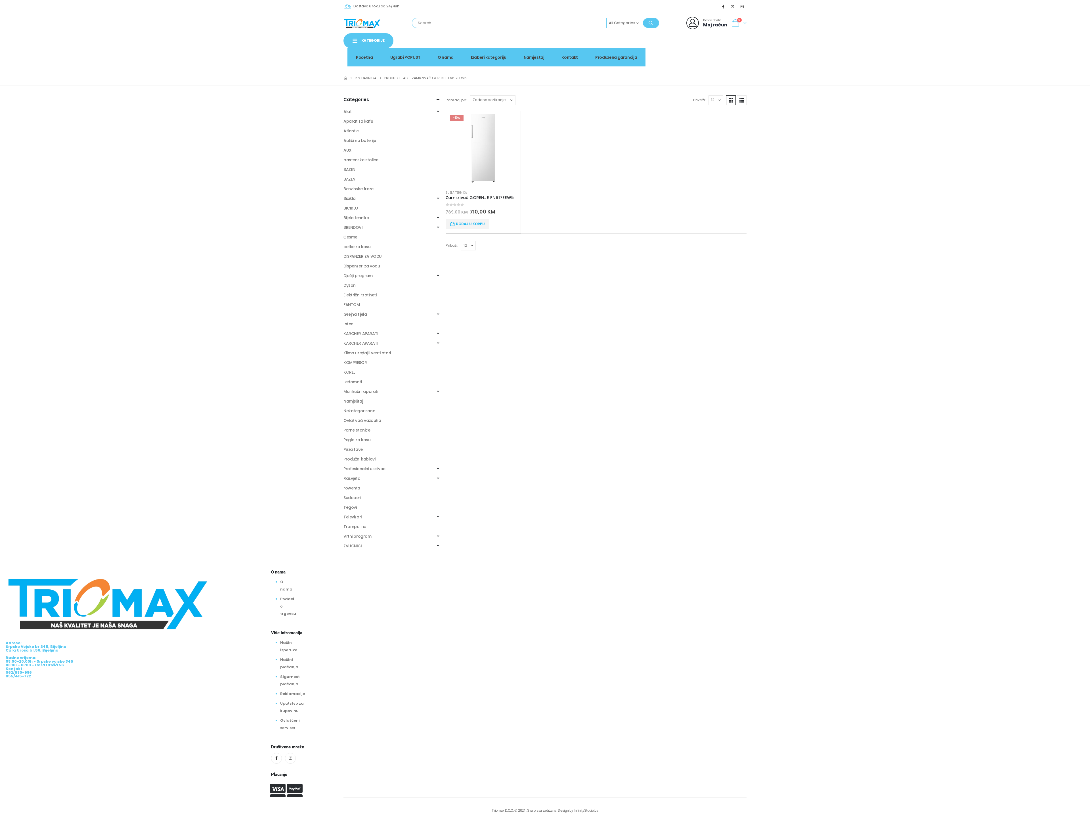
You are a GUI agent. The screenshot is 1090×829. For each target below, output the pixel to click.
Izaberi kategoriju (488, 57)
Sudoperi (352, 498)
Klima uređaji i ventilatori (367, 353)
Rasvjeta (351, 478)
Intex (348, 324)
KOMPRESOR (355, 362)
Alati (347, 111)
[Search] (651, 23)
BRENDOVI (353, 227)
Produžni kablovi (359, 459)
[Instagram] (742, 7)
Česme (350, 237)
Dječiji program (358, 276)
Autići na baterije (359, 140)
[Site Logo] (362, 23)
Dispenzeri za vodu (361, 266)
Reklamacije (292, 693)
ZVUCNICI (352, 546)
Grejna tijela (355, 314)
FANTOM (351, 304)
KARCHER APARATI (360, 333)
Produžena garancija (616, 57)
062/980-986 (728, 52)
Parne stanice (356, 430)
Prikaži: (699, 100)
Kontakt (569, 57)
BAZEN (349, 169)
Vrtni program (357, 536)
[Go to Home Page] (345, 78)
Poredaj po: (456, 100)
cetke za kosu (357, 247)
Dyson (349, 285)
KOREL (349, 372)
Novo (732, 46)
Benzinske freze (358, 189)
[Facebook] (723, 7)
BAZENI (349, 179)
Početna (364, 57)
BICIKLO (350, 208)
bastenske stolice (360, 160)
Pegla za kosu (357, 440)
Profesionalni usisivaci (364, 469)
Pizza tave (353, 449)
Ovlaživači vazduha (362, 420)
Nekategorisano (359, 411)
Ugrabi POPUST (405, 57)
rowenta (351, 488)
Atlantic (351, 131)
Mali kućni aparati (360, 391)
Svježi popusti (698, 46)
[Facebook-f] (276, 758)
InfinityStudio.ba (586, 810)
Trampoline (354, 526)
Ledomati (352, 382)
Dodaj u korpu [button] (470, 223)
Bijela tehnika (456, 192)
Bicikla (349, 198)
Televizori (352, 517)
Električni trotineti (360, 295)
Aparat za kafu (358, 121)
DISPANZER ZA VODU (362, 256)
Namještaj (534, 57)
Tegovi (350, 507)
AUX (347, 150)
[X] (733, 7)
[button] (731, 100)
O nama (446, 57)
